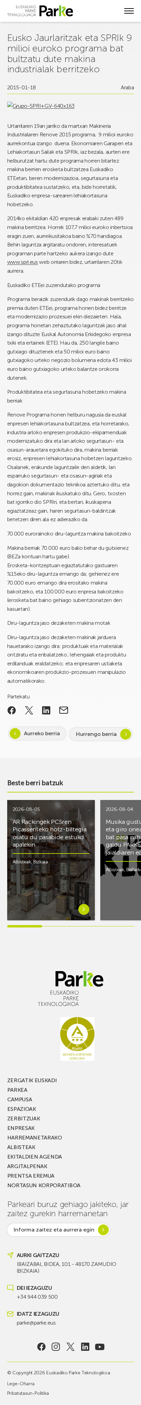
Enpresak (21, 1128)
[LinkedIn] (85, 1347)
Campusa (19, 1099)
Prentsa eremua (31, 1176)
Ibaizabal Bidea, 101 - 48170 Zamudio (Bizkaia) (66, 1267)
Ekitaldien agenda (34, 1156)
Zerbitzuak (23, 1118)
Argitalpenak (27, 1166)
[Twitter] (70, 1347)
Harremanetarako (34, 1137)
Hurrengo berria (96, 734)
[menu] (129, 11)
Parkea (17, 1090)
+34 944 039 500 (37, 1297)
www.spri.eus (22, 262)
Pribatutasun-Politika (28, 1393)
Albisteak (22, 862)
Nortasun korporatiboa (43, 1185)
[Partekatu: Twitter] (29, 710)
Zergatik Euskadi (32, 1080)
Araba (127, 87)
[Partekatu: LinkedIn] (46, 710)
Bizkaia (40, 862)
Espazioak (21, 1109)
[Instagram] (56, 1347)
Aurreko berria (42, 733)
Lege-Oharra (21, 1384)
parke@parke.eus (36, 1322)
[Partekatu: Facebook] (11, 710)
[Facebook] (41, 1347)
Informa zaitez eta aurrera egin (53, 1229)
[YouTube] (99, 1347)
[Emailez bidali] (63, 710)
